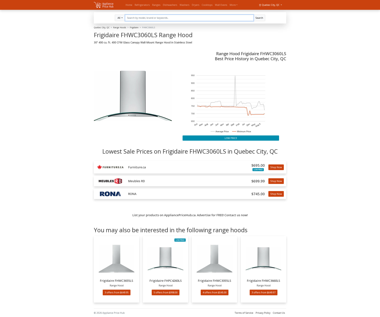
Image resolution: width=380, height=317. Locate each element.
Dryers (195, 5)
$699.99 (258, 181)
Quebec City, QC (270, 5)
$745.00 (258, 194)
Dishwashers (170, 5)
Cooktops (207, 5)
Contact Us (279, 312)
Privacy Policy (263, 312)
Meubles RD (136, 181)
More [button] (233, 5)
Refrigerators (142, 5)
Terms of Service (244, 312)
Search (259, 17)
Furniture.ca (137, 167)
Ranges (156, 5)
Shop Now (276, 167)
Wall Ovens (221, 5)
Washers (184, 5)
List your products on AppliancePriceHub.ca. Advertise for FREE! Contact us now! (190, 215)
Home (129, 5)
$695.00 (258, 165)
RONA (132, 194)
